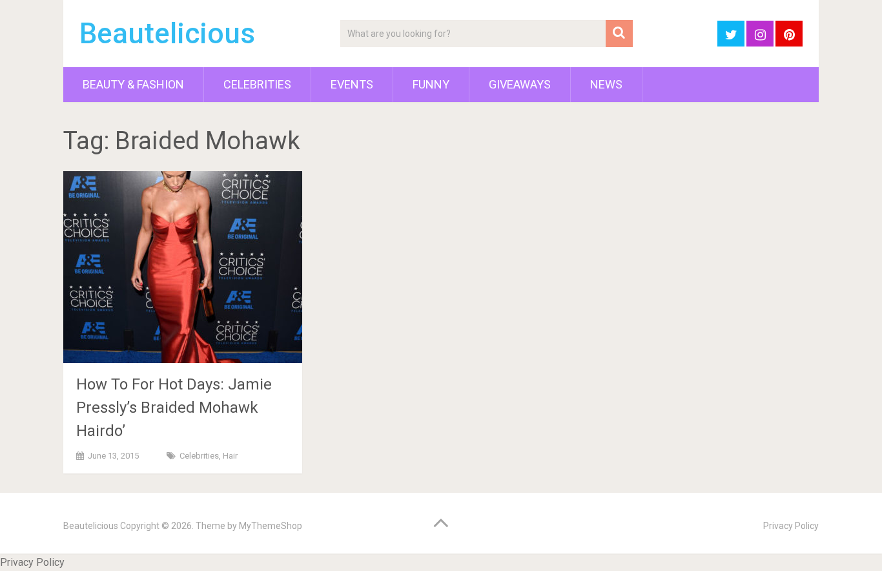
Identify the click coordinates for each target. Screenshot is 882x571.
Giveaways (520, 84)
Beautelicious (167, 33)
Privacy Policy (791, 526)
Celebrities (257, 84)
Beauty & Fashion (133, 84)
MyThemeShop (270, 526)
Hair (230, 456)
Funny (431, 84)
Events (352, 84)
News (606, 84)
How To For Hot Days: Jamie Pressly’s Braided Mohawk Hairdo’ (174, 407)
